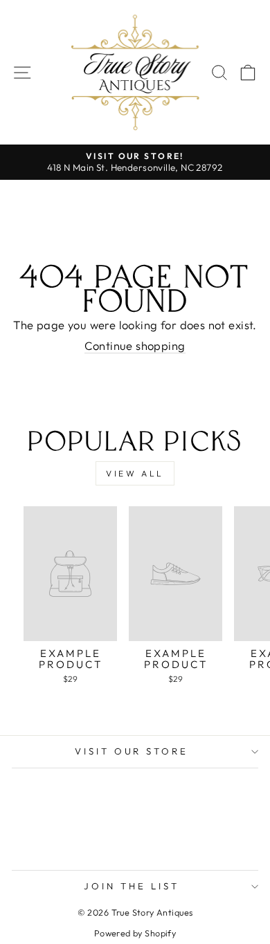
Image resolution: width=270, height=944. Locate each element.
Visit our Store (132, 751)
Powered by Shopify (135, 932)
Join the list (131, 885)
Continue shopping (134, 346)
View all (135, 473)
